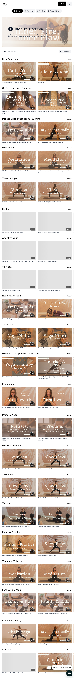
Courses (6, 649)
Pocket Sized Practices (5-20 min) (21, 118)
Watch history (55, 11)
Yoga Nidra (8, 324)
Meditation (8, 147)
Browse (18, 11)
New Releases (10, 59)
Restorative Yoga (11, 295)
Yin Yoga (7, 266)
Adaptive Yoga (10, 238)
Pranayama (8, 384)
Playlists (42, 11)
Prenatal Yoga (10, 415)
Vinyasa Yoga (9, 178)
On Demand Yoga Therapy (16, 88)
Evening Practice (11, 532)
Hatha (5, 209)
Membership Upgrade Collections (20, 353)
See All (69, 59)
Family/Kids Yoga (11, 590)
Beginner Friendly (11, 620)
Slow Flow (7, 474)
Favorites (30, 11)
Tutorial (6, 503)
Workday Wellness (12, 561)
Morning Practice (11, 445)
